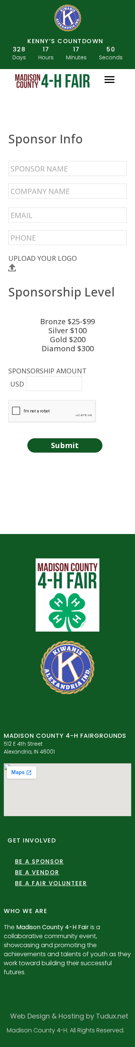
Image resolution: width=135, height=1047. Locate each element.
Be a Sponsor (39, 861)
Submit (65, 445)
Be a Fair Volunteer (51, 883)
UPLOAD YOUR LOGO (42, 258)
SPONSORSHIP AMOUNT (47, 370)
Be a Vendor (37, 872)
